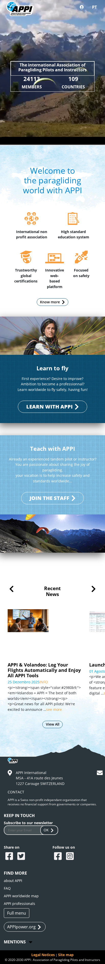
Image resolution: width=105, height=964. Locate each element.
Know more (50, 302)
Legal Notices (43, 954)
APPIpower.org (21, 927)
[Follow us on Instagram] (70, 856)
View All (52, 724)
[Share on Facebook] (10, 856)
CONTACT (16, 792)
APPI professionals (19, 903)
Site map (66, 954)
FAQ (7, 888)
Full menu (16, 913)
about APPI (13, 880)
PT (94, 7)
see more (54, 709)
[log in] (82, 7)
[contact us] (100, 773)
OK (46, 829)
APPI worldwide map (21, 895)
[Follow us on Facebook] (58, 856)
